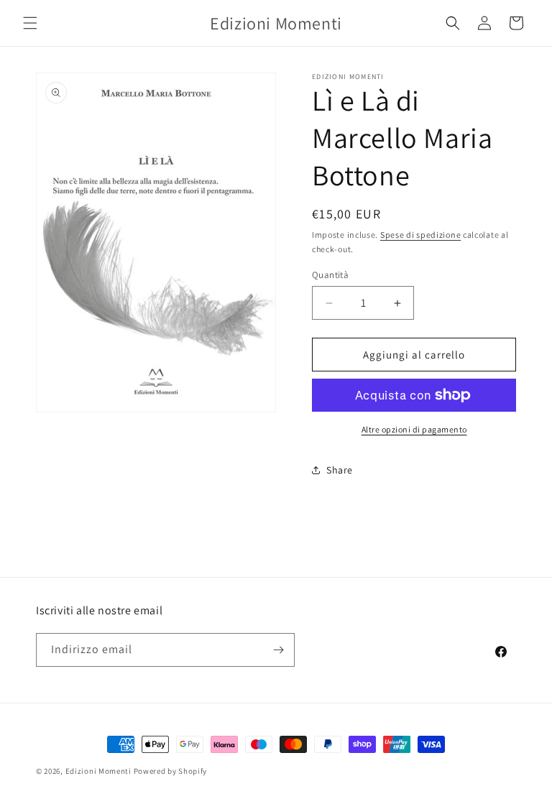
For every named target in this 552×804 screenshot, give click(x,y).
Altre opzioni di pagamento (414, 429)
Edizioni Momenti (98, 771)
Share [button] (339, 469)
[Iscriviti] (278, 650)
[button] (30, 23)
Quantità (330, 275)
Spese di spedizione (420, 234)
